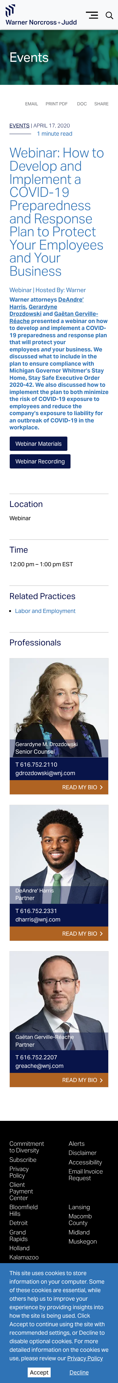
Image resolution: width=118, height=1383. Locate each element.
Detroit (18, 1222)
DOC (82, 104)
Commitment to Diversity (26, 1147)
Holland (19, 1247)
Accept (39, 1372)
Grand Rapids (18, 1235)
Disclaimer (83, 1152)
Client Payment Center (21, 1191)
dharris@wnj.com (37, 919)
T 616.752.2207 (36, 1057)
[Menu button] (92, 14)
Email (31, 104)
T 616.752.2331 (36, 911)
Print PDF (57, 104)
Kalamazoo (24, 1257)
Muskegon (83, 1241)
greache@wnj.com (39, 1065)
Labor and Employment (45, 611)
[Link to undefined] (59, 707)
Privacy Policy (85, 1358)
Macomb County (80, 1219)
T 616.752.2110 (36, 764)
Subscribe (23, 1159)
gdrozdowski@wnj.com (45, 773)
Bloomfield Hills (23, 1210)
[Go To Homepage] (41, 14)
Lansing (79, 1206)
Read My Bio (79, 787)
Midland (79, 1232)
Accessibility (85, 1162)
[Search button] (109, 15)
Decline (79, 1372)
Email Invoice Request (86, 1174)
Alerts (77, 1143)
